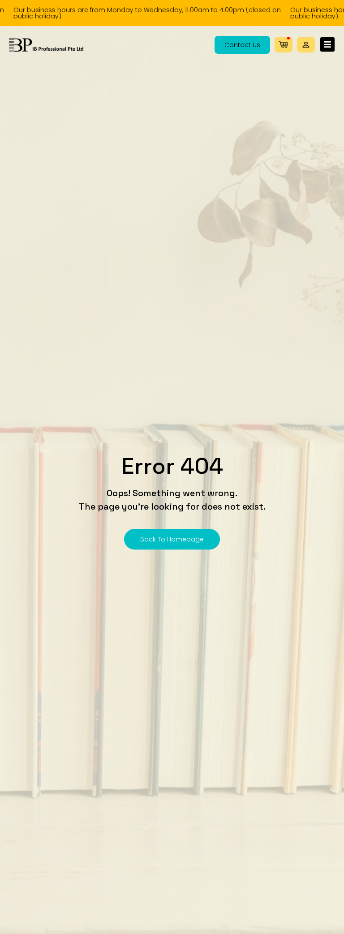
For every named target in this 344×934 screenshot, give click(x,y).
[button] (306, 44)
